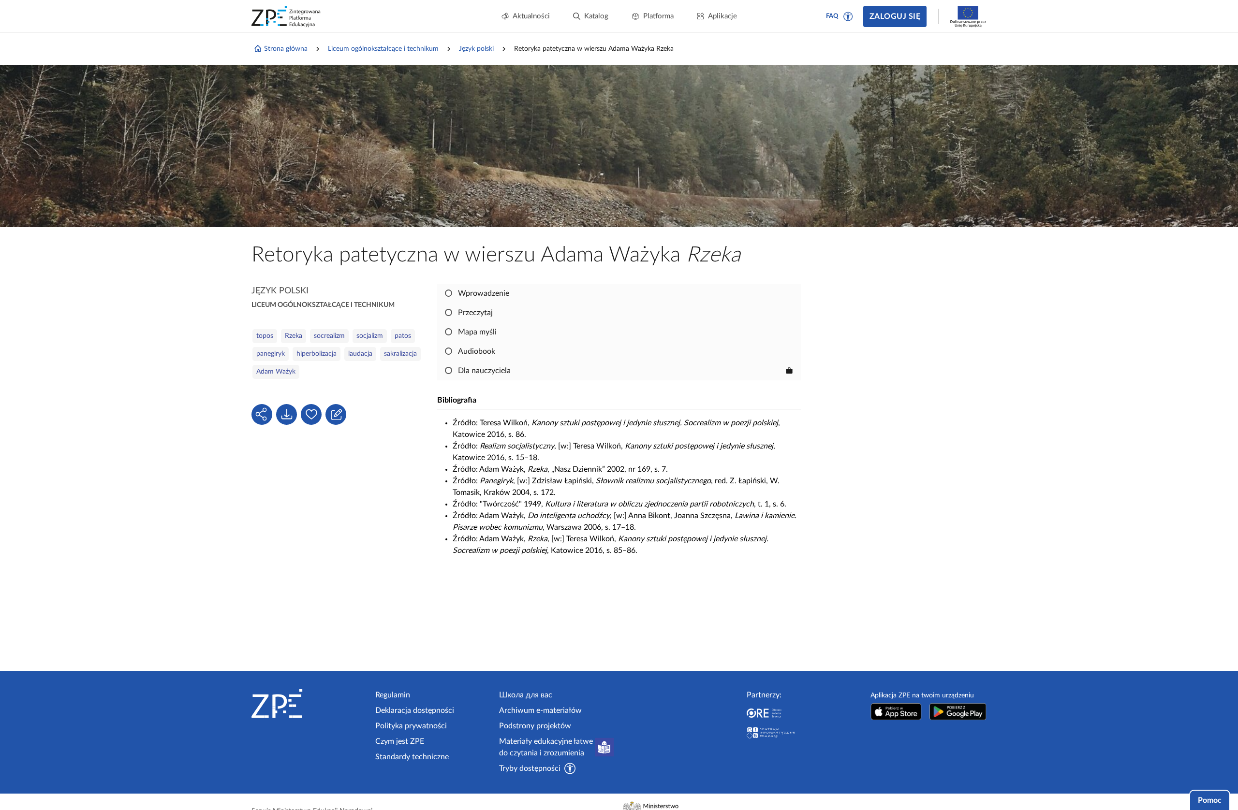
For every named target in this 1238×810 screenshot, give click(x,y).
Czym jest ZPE (399, 741)
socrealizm (329, 336)
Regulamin (392, 695)
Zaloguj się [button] (895, 16)
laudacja (360, 353)
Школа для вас (525, 695)
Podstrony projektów (535, 726)
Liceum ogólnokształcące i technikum (383, 48)
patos (403, 336)
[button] (848, 16)
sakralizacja (400, 353)
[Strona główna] (309, 703)
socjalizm (369, 336)
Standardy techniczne (412, 757)
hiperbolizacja (316, 353)
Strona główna (286, 48)
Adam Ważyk (275, 371)
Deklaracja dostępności (414, 710)
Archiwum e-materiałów (540, 710)
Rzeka (293, 336)
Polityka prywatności (411, 726)
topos (264, 336)
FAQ (832, 16)
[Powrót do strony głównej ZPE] (286, 16)
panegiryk (270, 353)
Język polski (476, 48)
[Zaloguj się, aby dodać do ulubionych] (311, 414)
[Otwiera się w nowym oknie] (896, 712)
